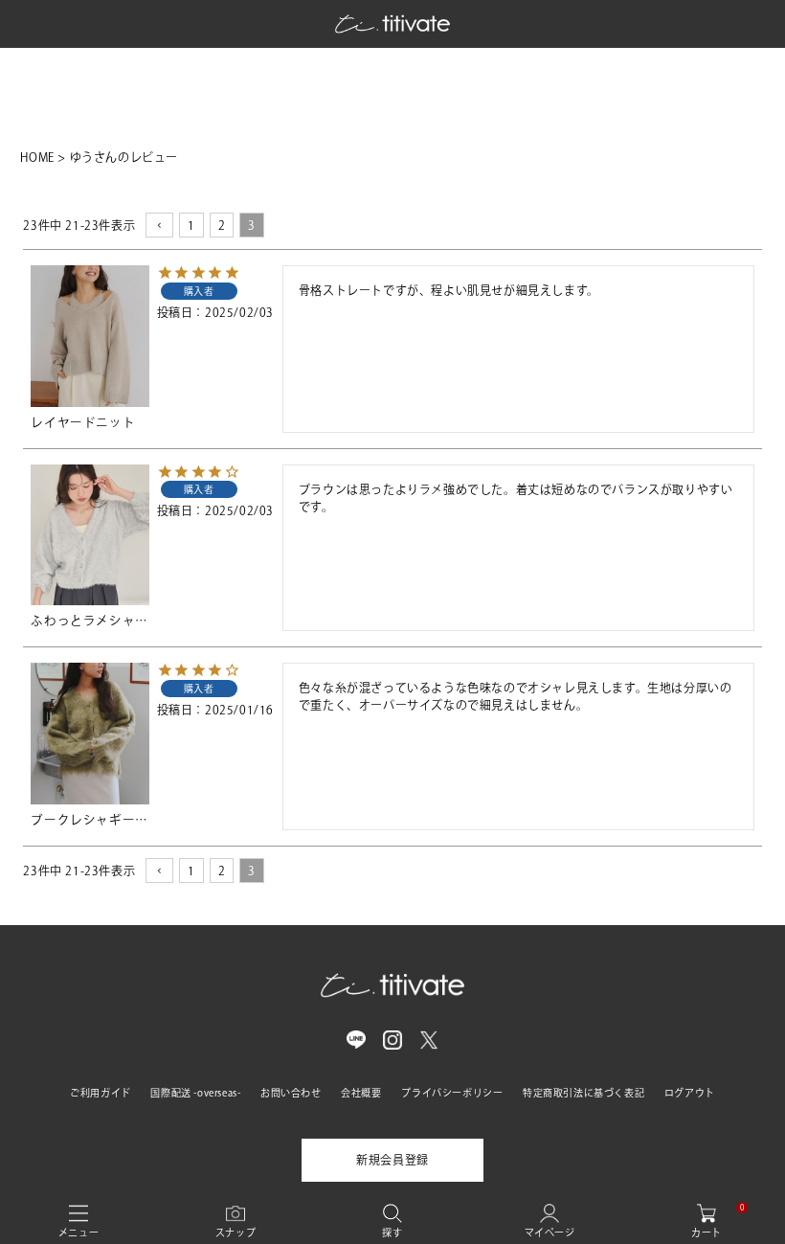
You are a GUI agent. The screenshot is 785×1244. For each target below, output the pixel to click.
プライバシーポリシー (452, 1092)
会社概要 (361, 1092)
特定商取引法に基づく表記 (583, 1092)
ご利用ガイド (100, 1092)
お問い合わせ (291, 1092)
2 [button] (222, 225)
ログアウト (689, 1092)
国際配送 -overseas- (195, 1092)
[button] (159, 225)
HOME (37, 157)
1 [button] (191, 225)
